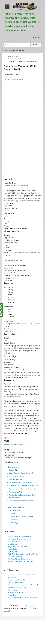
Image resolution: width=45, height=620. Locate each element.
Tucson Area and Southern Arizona (21, 489)
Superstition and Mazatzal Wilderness (22, 486)
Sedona (11, 470)
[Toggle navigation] (7, 6)
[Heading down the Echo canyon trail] (22, 135)
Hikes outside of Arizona (16, 507)
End (5, 452)
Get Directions (9, 455)
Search (35, 45)
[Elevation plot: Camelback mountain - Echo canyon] (22, 172)
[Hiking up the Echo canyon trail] (22, 99)
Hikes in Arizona (13, 467)
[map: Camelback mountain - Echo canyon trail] (22, 160)
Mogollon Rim (14, 479)
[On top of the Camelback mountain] (22, 123)
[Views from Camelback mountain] (22, 147)
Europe (13, 523)
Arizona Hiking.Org (27, 606)
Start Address (20, 444)
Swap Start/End (9, 444)
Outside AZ (13, 510)
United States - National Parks (21, 516)
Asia (12, 513)
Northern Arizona (15, 476)
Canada (13, 519)
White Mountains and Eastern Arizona (22, 501)
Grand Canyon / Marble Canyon (20, 473)
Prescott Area (14, 492)
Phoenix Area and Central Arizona (20, 483)
